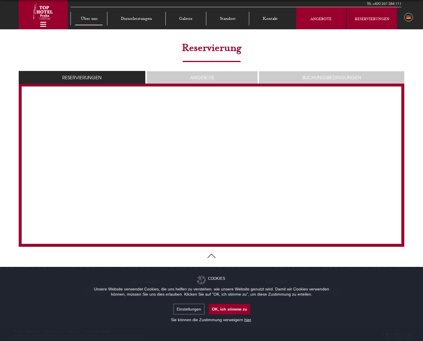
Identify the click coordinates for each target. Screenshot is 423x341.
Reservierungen (372, 19)
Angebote (320, 19)
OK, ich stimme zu (229, 309)
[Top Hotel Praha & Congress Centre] (43, 10)
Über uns (89, 18)
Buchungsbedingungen (331, 77)
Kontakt (270, 18)
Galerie (186, 18)
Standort (228, 18)
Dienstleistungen (136, 18)
